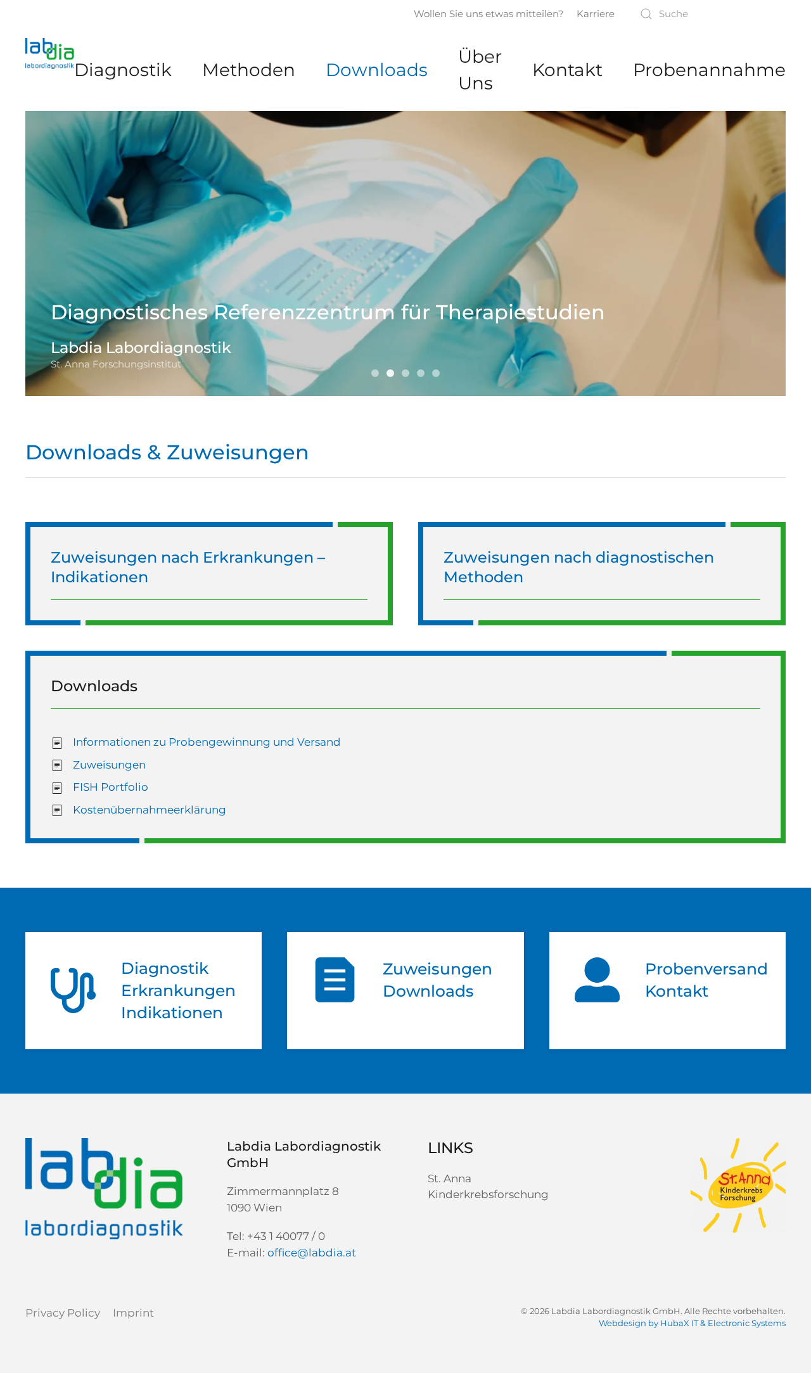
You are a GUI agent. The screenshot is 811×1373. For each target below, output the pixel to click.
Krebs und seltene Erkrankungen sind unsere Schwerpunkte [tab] (378, 374)
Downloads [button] (377, 69)
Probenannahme (709, 69)
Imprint (133, 1312)
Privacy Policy (62, 1312)
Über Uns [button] (480, 70)
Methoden (248, 69)
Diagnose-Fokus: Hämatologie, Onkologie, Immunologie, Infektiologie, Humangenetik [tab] (439, 374)
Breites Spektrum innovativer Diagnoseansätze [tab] (424, 374)
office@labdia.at (311, 1252)
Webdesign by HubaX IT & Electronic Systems (692, 1323)
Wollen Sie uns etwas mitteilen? (489, 14)
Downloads (94, 686)
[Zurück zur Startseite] (49, 54)
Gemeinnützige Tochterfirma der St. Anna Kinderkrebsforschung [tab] (408, 374)
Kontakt (567, 69)
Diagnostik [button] (123, 69)
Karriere (596, 14)
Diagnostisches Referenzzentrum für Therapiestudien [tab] (393, 374)
